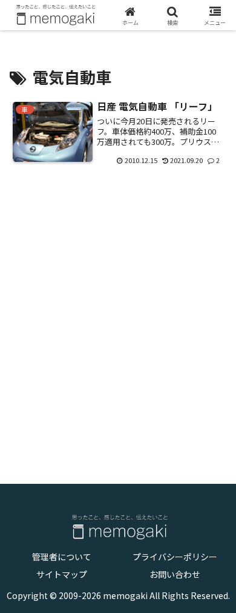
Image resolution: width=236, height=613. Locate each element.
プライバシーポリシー (175, 557)
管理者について (61, 557)
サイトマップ (61, 574)
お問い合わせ (174, 574)
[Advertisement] (118, 316)
